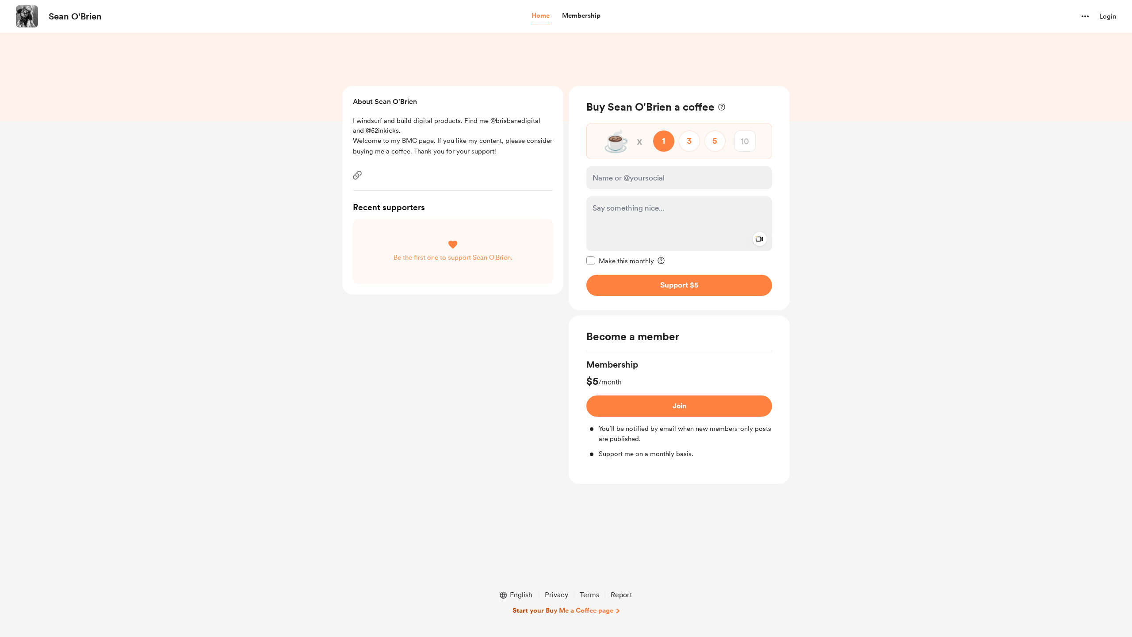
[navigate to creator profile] (27, 16)
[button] (540, 16)
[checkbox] (620, 260)
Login (1107, 16)
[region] (679, 198)
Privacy (556, 595)
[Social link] (357, 175)
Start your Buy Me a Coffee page (562, 610)
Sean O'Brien (75, 16)
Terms (589, 595)
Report (621, 595)
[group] (679, 408)
